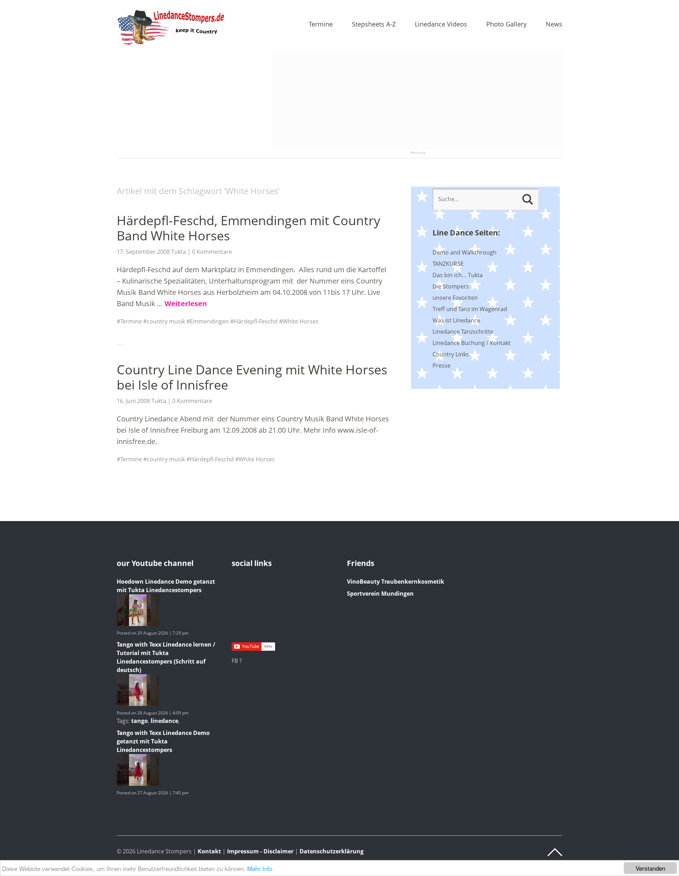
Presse (442, 365)
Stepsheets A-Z (374, 24)
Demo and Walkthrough (465, 252)
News (554, 24)
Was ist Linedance (456, 320)
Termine (321, 24)
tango (139, 721)
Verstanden (650, 868)
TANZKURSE (448, 264)
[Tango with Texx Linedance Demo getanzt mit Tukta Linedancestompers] (138, 784)
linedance (164, 721)
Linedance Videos (441, 24)
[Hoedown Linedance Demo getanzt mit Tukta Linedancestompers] (138, 624)
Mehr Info (259, 868)
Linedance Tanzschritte (463, 331)
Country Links (451, 354)
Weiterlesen (185, 303)
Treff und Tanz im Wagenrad (470, 309)
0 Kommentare (212, 252)
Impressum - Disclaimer (260, 851)
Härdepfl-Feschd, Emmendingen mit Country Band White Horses (248, 228)
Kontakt (209, 851)
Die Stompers (451, 286)
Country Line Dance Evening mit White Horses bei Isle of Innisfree (252, 377)
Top (554, 852)
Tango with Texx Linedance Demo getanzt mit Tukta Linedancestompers (163, 741)
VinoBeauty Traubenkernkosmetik (395, 581)
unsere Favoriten (455, 298)
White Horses (301, 321)
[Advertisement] (417, 99)
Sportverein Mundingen (380, 593)
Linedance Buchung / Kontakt (472, 343)
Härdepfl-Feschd (256, 321)
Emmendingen (209, 321)
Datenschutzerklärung (332, 851)
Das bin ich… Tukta (458, 275)
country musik (166, 321)
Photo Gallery (506, 24)
